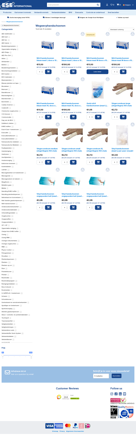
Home (3, 22)
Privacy (62, 431)
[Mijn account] (107, 4)
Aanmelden (116, 376)
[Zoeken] (97, 5)
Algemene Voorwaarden (75, 431)
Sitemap (55, 431)
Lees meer (97, 72)
